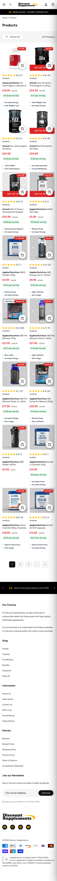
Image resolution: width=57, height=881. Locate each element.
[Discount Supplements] (27, 5)
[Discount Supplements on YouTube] (28, 827)
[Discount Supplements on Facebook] (4, 827)
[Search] (10, 4)
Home (4, 18)
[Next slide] (51, 58)
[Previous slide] (33, 58)
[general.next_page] (45, 564)
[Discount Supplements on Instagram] (12, 827)
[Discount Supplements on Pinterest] (20, 827)
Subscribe (47, 793)
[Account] (46, 4)
